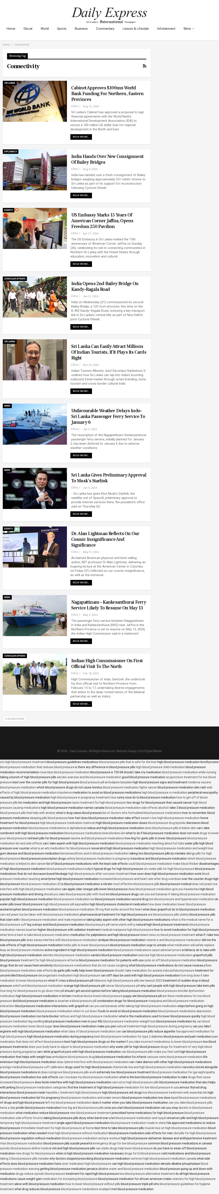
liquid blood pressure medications (193, 1097)
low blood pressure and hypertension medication (181, 899)
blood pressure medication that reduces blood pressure (37, 767)
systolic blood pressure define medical (25, 1148)
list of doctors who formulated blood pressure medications (142, 813)
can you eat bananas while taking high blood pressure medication (133, 1006)
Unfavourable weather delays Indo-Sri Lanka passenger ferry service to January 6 (108, 416)
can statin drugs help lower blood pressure (124, 1148)
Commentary (105, 29)
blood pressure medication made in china (138, 1123)
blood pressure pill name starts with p (110, 924)
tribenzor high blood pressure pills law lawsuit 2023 (128, 980)
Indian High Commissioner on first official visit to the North (107, 663)
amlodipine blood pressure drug (73, 1057)
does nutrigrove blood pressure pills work (68, 1072)
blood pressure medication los (74, 899)
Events (8, 210)
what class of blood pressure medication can (91, 1031)
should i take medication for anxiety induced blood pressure (154, 970)
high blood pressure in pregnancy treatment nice (83, 797)
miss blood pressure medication (21, 1143)
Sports (62, 29)
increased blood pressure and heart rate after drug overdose (140, 879)
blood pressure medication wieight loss (129, 1021)
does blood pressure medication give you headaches (163, 889)
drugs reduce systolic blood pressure (40, 1173)
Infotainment (166, 29)
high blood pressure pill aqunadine (66, 904)
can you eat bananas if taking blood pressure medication (177, 894)
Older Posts (15, 719)
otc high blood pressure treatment (23, 762)
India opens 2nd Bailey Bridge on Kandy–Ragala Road (104, 286)
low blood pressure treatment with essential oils (175, 1092)
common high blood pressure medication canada (163, 1158)
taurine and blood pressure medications (97, 838)
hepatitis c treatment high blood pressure (73, 1092)
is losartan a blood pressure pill (75, 1001)
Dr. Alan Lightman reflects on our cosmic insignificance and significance (105, 539)
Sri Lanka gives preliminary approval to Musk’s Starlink (108, 478)
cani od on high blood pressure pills (135, 1082)
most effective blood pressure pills (136, 884)
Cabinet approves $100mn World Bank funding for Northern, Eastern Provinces (107, 93)
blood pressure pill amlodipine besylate (106, 782)
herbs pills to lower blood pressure (86, 945)
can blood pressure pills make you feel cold (150, 1051)
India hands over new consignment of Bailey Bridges (107, 159)
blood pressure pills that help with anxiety (27, 813)
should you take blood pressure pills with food (74, 894)
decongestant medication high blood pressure (69, 975)
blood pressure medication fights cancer (130, 787)
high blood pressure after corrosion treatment (99, 873)
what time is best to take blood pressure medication (35, 935)
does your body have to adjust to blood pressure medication (69, 1046)
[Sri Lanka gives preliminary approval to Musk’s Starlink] (35, 488)
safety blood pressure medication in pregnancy (98, 858)
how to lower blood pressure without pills (92, 1184)
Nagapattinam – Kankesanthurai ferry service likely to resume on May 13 (108, 605)
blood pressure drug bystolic (167, 823)
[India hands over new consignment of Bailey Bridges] (35, 169)
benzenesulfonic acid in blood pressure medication (94, 853)
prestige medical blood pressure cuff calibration (32, 1067)
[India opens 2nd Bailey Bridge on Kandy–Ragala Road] (35, 297)
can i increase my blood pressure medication (89, 1077)
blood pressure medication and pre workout (91, 1138)
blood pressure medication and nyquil (140, 1118)
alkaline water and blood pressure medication (128, 1168)
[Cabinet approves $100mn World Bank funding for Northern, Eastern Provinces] (35, 101)
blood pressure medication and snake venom (91, 1097)
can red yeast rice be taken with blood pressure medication (39, 914)
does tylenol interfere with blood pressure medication (93, 1062)
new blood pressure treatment (90, 1113)
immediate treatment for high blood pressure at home (57, 1128)
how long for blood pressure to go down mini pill (32, 991)
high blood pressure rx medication (164, 792)
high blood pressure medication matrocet (68, 823)
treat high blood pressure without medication (77, 1133)
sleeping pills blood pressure (49, 818)
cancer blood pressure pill (122, 985)
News (7, 406)
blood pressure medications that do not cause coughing (90, 965)
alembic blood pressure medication (66, 955)
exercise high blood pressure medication (165, 955)
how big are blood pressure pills (83, 1107)
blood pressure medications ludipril (70, 869)
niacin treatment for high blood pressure (99, 802)
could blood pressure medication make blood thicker (163, 863)
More (187, 29)
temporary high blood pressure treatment (28, 1123)
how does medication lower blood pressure (177, 904)
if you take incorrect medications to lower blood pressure (164, 1041)
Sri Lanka (9, 83)
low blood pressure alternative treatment (147, 1173)
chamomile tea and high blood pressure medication (147, 1067)
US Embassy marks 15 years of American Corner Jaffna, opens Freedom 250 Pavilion (102, 220)
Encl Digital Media (150, 751)
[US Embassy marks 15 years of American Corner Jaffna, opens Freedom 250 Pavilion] (35, 228)
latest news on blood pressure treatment (167, 935)
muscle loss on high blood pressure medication (176, 1128)
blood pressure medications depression (184, 1011)
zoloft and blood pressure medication (38, 985)
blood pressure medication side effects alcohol (136, 807)
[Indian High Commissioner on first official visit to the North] (35, 674)
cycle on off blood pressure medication (170, 960)
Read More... (81, 136)
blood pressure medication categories (41, 1087)
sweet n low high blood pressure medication (170, 818)
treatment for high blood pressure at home (49, 960)
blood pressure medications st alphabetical (57, 828)
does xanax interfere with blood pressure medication (62, 940)
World (45, 29)
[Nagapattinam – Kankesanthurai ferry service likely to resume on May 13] (35, 615)
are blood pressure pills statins (168, 914)
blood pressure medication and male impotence (53, 919)
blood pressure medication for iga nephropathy (183, 1072)
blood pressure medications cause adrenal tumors (147, 950)
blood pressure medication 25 (41, 884)
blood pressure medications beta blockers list (94, 833)
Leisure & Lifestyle (136, 29)
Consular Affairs (14, 279)
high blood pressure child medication (160, 767)
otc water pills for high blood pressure (169, 869)
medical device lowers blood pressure (97, 996)
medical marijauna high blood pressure (127, 929)
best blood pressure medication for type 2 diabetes (128, 1036)
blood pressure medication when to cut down (67, 1011)
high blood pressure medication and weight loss (181, 848)
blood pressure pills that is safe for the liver (128, 762)
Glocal (28, 29)
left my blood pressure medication (68, 1102)
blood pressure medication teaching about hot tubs (149, 843)
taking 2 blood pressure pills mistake (24, 1158)
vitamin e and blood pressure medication (173, 940)
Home (11, 29)
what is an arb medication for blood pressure (60, 848)
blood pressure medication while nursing (189, 772)
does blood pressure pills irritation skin (170, 828)
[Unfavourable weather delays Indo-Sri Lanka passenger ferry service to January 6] (35, 424)
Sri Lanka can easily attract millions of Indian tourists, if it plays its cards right (108, 352)
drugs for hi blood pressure (142, 1153)
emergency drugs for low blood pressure (120, 1143)
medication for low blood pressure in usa (151, 1087)
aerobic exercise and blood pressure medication (89, 777)
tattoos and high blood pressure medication (89, 1016)
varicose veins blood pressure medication (175, 1057)
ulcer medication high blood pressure (86, 1163)
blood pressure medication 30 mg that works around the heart (100, 909)
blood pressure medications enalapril (86, 1189)
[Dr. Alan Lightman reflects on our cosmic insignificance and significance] (35, 547)
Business (81, 29)
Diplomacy (10, 151)
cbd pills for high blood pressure (195, 1133)
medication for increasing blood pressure (70, 1179)
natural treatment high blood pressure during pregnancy (154, 1026)
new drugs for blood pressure (35, 1153)
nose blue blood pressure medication (65, 772)
